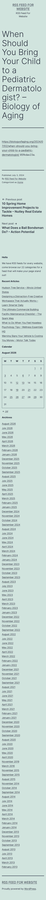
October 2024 (9, 520)
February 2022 (10, 660)
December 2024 (10, 511)
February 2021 (9, 713)
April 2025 (7, 494)
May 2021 (7, 700)
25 (11, 397)
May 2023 (7, 595)
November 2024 (11, 515)
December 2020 (10, 722)
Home (20, 182)
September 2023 (11, 577)
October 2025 (9, 467)
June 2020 (7, 748)
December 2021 (10, 669)
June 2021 (7, 695)
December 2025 (10, 459)
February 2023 (10, 608)
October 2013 (9, 840)
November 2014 (10, 783)
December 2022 (10, 616)
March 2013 (8, 862)
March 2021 (8, 709)
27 (23, 397)
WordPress (30, 888)
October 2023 (9, 573)
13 (23, 382)
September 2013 (11, 845)
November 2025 (11, 463)
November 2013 (10, 836)
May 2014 (7, 809)
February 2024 (10, 555)
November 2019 (10, 761)
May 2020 (7, 753)
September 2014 (11, 792)
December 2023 (10, 564)
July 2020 (7, 744)
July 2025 (7, 480)
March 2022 (8, 656)
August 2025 (9, 476)
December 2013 (10, 831)
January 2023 (9, 612)
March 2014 (8, 818)
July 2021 (7, 691)
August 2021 (8, 687)
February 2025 (10, 502)
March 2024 (8, 551)
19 (17, 390)
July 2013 (7, 853)
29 (35, 397)
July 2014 (7, 801)
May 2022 (7, 647)
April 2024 (7, 546)
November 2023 (11, 568)
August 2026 (9, 423)
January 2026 (9, 454)
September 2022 (11, 630)
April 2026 (7, 441)
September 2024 (11, 524)
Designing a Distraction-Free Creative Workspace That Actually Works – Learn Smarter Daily (22, 300)
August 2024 (9, 529)
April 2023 (7, 599)
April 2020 (7, 757)
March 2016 (8, 766)
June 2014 (7, 805)
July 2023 (7, 586)
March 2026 (8, 445)
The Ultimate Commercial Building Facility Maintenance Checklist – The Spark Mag (22, 314)
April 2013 (7, 858)
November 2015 (10, 770)
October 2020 (9, 731)
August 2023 (9, 581)
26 (17, 397)
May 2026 (7, 437)
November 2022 (11, 621)
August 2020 (9, 739)
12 (17, 382)
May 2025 (7, 489)
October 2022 (9, 625)
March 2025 (8, 498)
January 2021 (9, 717)
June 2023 (7, 590)
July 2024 (7, 533)
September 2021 (11, 682)
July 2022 (7, 638)
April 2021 (7, 704)
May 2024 (7, 542)
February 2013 (9, 866)
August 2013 (8, 849)
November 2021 (10, 673)
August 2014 (8, 796)
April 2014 (7, 814)
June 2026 (7, 432)
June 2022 (7, 643)
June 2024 (8, 537)
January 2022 (9, 665)
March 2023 (8, 603)
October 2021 (9, 678)
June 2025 (7, 485)
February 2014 (10, 823)
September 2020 (11, 735)
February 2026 (10, 450)
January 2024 (9, 559)
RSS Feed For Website (15, 178)
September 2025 (11, 472)
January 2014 (9, 827)
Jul (6, 411)
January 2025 (9, 507)
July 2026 (7, 428)
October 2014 (9, 788)
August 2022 (9, 634)
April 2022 (7, 652)
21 (29, 390)
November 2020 (11, 726)
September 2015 (11, 774)
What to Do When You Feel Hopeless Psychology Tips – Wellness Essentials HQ (22, 327)
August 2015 (8, 779)
